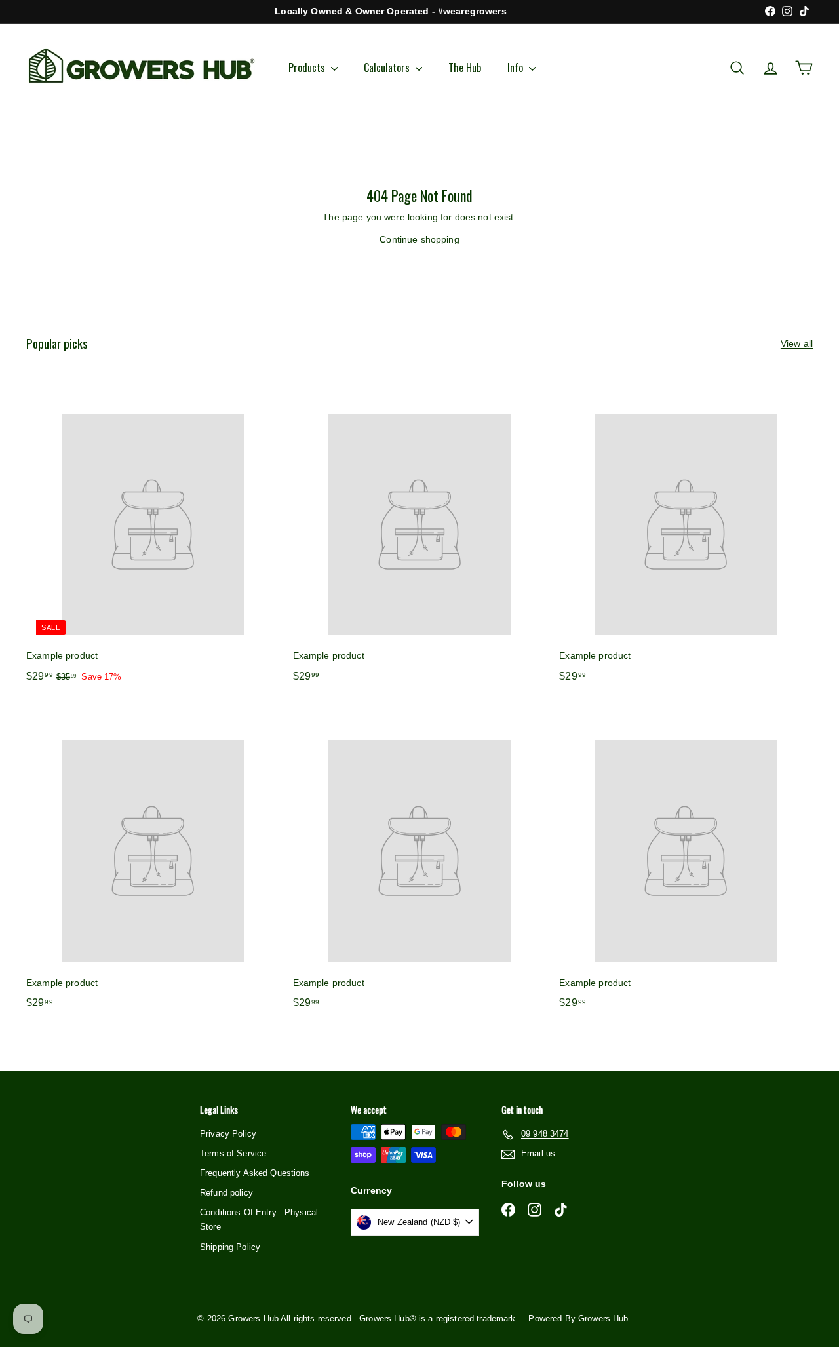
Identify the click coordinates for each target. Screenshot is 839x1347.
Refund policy (226, 1193)
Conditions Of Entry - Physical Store (259, 1219)
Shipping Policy (230, 1247)
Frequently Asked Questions (255, 1173)
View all (797, 343)
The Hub (464, 67)
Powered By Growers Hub (578, 1318)
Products (308, 67)
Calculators (388, 67)
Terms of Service (233, 1153)
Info (516, 67)
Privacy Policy (228, 1134)
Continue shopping (419, 239)
